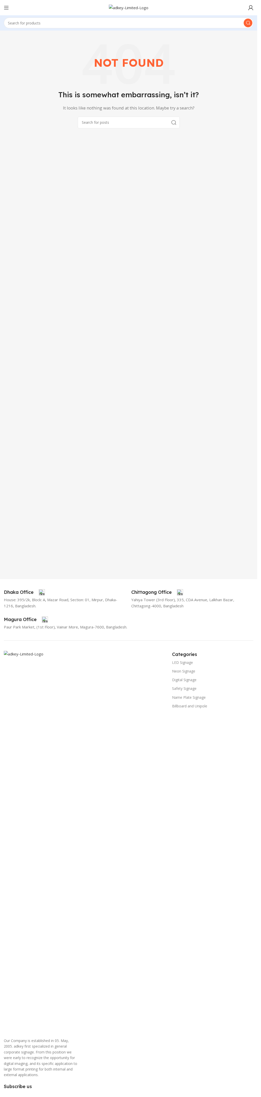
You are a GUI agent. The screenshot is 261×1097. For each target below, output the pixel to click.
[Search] (248, 23)
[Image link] (85, 841)
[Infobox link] (24, 592)
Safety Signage (184, 688)
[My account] (251, 8)
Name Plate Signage (189, 697)
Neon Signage (183, 671)
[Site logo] (128, 7)
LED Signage (182, 662)
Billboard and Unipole (189, 706)
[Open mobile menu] (6, 8)
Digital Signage (184, 679)
